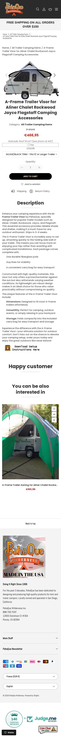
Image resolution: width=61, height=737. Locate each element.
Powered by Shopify (32, 695)
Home (5, 34)
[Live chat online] (48, 730)
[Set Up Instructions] (23, 345)
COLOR (30, 148)
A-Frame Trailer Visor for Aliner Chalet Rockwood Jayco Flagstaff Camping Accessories (29, 37)
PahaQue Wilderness (16, 695)
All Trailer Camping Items (19, 34)
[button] (50, 9)
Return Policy (42, 191)
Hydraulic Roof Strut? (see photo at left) (30, 141)
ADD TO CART (30, 176)
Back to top (30, 523)
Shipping (21, 191)
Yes (32, 144)
